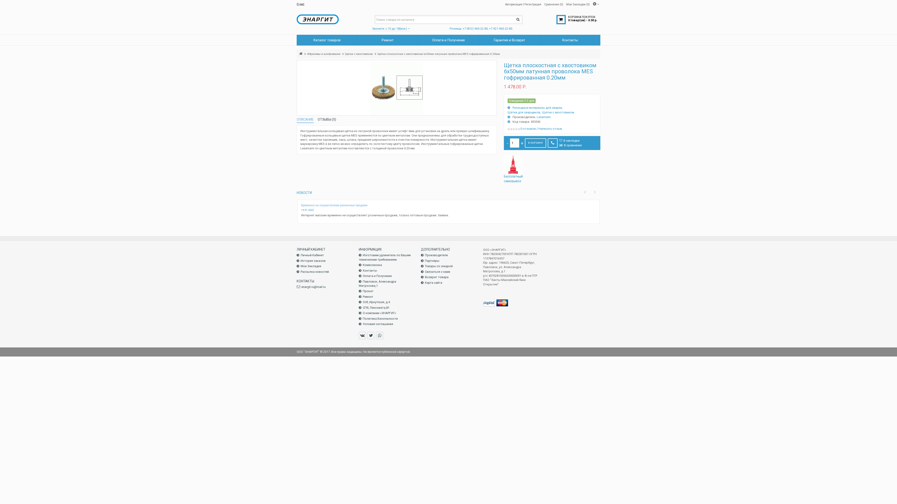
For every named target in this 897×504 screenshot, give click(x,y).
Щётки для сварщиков (524, 112)
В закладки (571, 140)
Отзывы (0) (327, 119)
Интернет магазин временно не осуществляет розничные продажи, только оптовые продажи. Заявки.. (375, 215)
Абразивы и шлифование (323, 54)
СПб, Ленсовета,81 (376, 307)
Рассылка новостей (315, 271)
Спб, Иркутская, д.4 (376, 302)
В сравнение (573, 145)
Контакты (370, 270)
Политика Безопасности (380, 318)
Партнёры (432, 260)
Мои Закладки (311, 266)
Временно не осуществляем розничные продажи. (334, 205)
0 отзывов (528, 128)
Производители (436, 255)
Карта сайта (433, 282)
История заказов (313, 260)
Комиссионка (372, 265)
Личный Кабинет (312, 255)
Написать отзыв (550, 128)
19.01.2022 (307, 210)
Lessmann (544, 117)
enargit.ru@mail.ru (313, 287)
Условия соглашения (378, 324)
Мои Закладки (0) (578, 4)
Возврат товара (436, 277)
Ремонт (368, 296)
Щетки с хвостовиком (359, 54)
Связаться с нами (437, 271)
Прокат (368, 291)
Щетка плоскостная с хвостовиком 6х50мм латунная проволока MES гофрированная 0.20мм (438, 54)
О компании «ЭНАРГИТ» (379, 313)
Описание (305, 119)
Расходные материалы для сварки (537, 107)
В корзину (535, 142)
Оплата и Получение (377, 276)
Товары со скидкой (439, 266)
